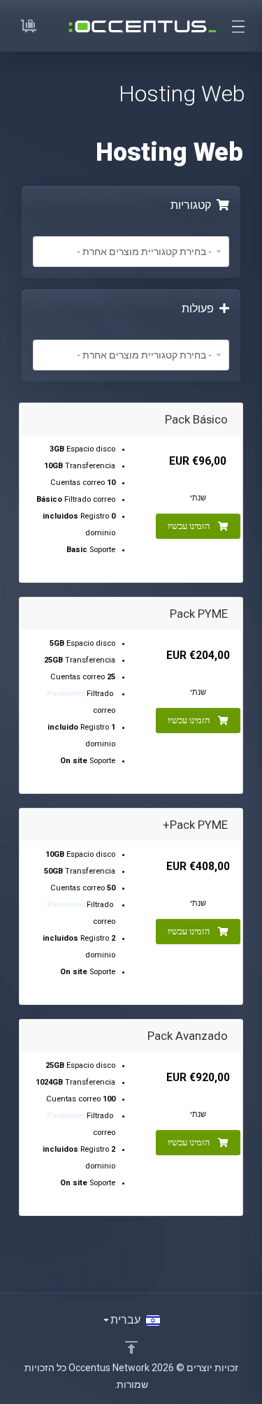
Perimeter (66, 693)
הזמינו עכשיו (189, 526)
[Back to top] (131, 1347)
